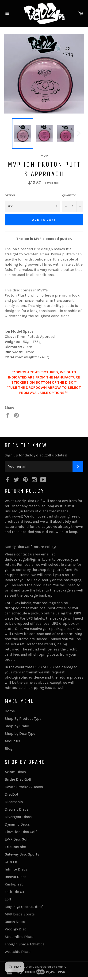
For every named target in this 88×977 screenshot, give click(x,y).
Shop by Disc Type (20, 733)
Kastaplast (14, 884)
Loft (8, 899)
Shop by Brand (17, 726)
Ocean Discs (15, 921)
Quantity (69, 195)
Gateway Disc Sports (22, 854)
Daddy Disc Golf (27, 966)
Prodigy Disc (15, 929)
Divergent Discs (18, 817)
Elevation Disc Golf (21, 832)
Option (10, 195)
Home (10, 711)
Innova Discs (15, 876)
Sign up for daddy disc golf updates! (36, 455)
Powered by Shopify (52, 966)
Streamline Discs (19, 936)
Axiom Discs (15, 772)
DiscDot (11, 794)
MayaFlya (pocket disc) (24, 906)
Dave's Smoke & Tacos (24, 787)
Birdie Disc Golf (18, 779)
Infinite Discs (16, 869)
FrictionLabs (15, 847)
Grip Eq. (11, 861)
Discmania (14, 802)
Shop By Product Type (23, 718)
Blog (9, 748)
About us (12, 741)
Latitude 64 (14, 891)
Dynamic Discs (17, 824)
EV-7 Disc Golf (17, 839)
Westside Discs (18, 951)
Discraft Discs (16, 809)
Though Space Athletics (25, 944)
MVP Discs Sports (20, 914)
